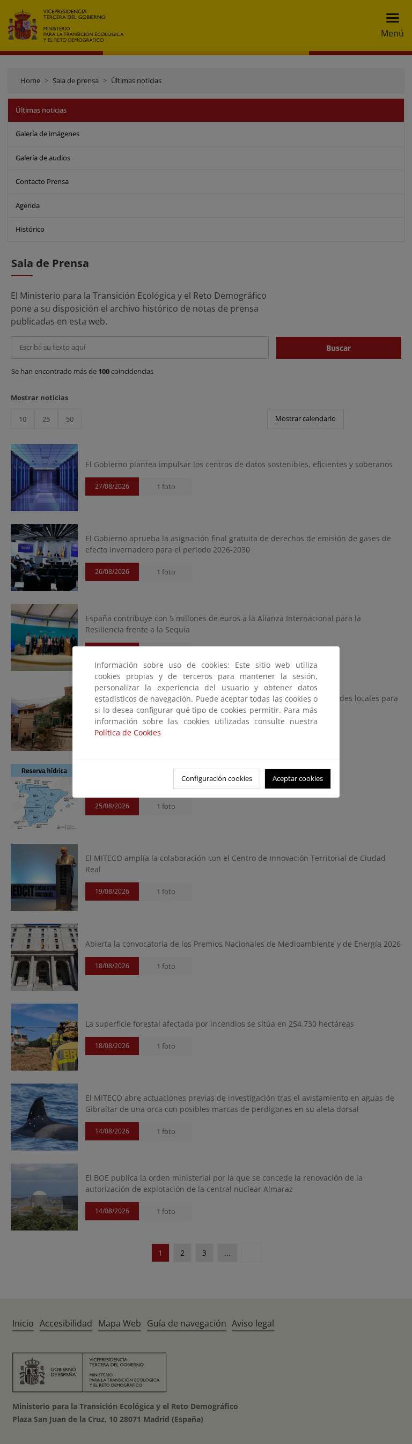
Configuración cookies (216, 778)
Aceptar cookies (298, 778)
